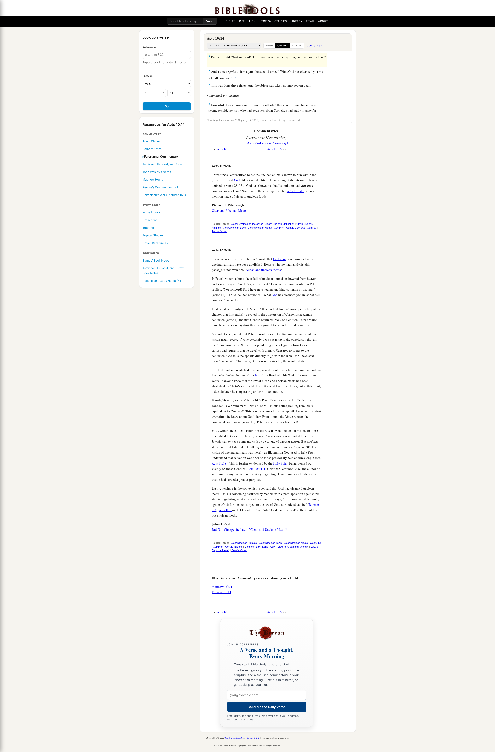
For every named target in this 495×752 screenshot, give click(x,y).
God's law (279, 259)
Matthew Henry (153, 179)
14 (209, 56)
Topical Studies (153, 235)
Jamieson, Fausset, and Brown (163, 164)
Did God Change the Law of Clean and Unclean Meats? (249, 529)
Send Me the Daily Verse (267, 707)
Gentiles (311, 227)
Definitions (150, 220)
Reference (149, 47)
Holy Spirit (280, 463)
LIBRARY (296, 21)
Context (282, 45)
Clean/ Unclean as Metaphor (247, 223)
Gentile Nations (233, 546)
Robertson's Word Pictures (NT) (164, 195)
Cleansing (315, 542)
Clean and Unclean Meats (229, 210)
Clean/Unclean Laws (234, 227)
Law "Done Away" (266, 546)
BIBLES (231, 21)
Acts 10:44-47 (257, 468)
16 (209, 84)
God (237, 180)
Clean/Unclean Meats (260, 227)
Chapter (297, 45)
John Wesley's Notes (157, 172)
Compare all (314, 45)
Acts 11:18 (219, 463)
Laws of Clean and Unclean (293, 546)
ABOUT (323, 21)
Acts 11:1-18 (295, 191)
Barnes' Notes (152, 149)
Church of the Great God (234, 738)
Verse (269, 45)
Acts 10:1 (225, 510)
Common (279, 227)
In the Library (151, 212)
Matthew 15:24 (222, 586)
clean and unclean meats (264, 270)
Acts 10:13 (224, 149)
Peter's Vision (219, 231)
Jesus (258, 375)
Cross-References (155, 243)
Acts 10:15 (274, 149)
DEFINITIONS (248, 21)
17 (209, 103)
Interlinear (150, 228)
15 (209, 70)
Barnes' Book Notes (156, 260)
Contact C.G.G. (253, 738)
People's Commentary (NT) (161, 187)
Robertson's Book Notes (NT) (163, 281)
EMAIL (310, 21)
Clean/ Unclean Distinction (279, 223)
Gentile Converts (296, 227)
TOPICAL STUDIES (274, 21)
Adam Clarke (151, 141)
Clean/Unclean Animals (244, 542)
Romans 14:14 (221, 592)
